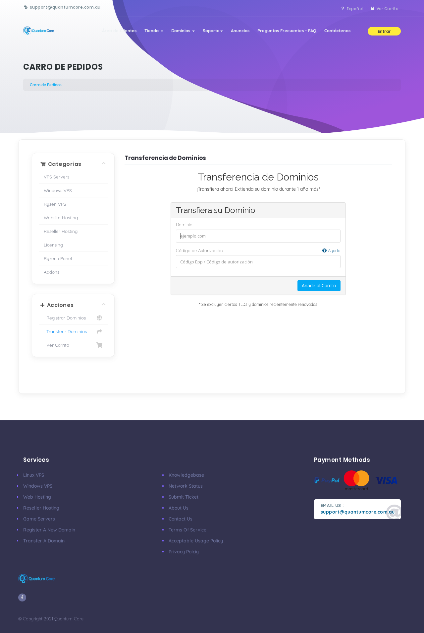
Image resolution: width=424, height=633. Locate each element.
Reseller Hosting (61, 231)
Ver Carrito (56, 345)
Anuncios (240, 30)
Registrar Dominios (65, 317)
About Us (178, 508)
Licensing (53, 244)
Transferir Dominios (65, 331)
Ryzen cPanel (58, 258)
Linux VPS (33, 475)
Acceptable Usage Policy (196, 541)
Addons (51, 272)
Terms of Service (187, 530)
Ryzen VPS (55, 204)
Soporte (211, 30)
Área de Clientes (119, 30)
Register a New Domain (49, 530)
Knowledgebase (186, 475)
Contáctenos (337, 30)
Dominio (184, 224)
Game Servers (39, 519)
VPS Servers (56, 176)
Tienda (152, 30)
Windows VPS (58, 190)
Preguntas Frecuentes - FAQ (286, 30)
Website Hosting (61, 217)
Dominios (181, 30)
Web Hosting (37, 497)
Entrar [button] (384, 31)
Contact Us (180, 519)
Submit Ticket (183, 497)
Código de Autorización (258, 250)
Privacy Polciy (184, 552)
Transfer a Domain (44, 541)
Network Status (186, 486)
